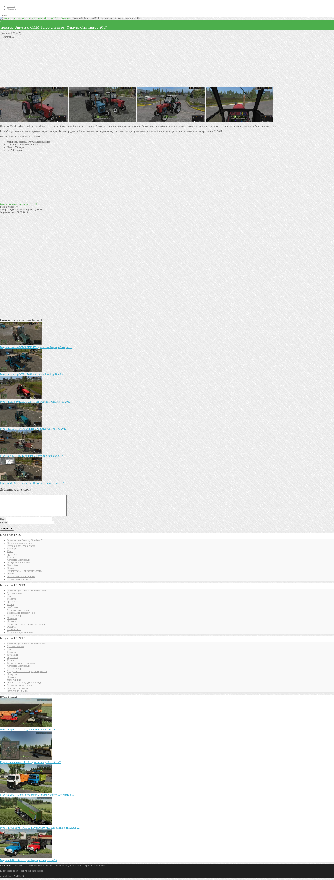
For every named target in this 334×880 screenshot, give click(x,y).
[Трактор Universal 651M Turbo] (102, 121)
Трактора (65, 18)
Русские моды (14, 593)
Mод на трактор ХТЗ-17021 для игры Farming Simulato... (33, 374)
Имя (3, 519)
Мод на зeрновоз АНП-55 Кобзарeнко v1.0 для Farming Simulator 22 (40, 827)
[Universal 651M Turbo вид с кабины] (239, 121)
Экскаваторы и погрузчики (21, 576)
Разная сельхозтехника (19, 579)
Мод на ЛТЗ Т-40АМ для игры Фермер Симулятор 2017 (33, 428)
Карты (10, 551)
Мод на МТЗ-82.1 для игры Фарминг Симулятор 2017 (32, 482)
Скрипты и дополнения (19, 543)
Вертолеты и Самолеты (19, 688)
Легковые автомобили (18, 559)
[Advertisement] (104, 62)
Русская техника (15, 646)
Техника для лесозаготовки (21, 613)
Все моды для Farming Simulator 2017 (26, 643)
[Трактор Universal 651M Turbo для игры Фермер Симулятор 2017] (171, 121)
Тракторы (12, 548)
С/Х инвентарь (14, 615)
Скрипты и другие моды (20, 632)
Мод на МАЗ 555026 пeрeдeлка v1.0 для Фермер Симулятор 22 (37, 794)
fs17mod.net (6, 865)
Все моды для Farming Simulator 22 (25, 540)
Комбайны (12, 565)
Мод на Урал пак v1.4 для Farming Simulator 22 (27, 729)
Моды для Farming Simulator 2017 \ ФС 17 (36, 18)
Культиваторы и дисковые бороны (24, 571)
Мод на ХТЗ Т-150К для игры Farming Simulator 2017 (31, 455)
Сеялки (10, 568)
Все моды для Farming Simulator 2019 (26, 590)
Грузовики (12, 554)
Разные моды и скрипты (19, 685)
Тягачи (10, 557)
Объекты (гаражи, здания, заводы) (25, 682)
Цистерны (12, 621)
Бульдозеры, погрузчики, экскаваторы (27, 624)
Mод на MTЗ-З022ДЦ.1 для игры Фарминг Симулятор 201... (35, 401)
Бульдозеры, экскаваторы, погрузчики (27, 671)
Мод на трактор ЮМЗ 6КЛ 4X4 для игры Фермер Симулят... (36, 347)
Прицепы (12, 618)
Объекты (11, 573)
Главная (11, 6)
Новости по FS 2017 (17, 691)
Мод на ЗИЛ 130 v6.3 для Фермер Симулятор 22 (28, 860)
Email (3, 522)
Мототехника (14, 629)
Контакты (12, 9)
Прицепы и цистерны (18, 562)
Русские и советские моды (21, 546)
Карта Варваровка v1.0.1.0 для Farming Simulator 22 (30, 762)
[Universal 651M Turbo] (34, 121)
